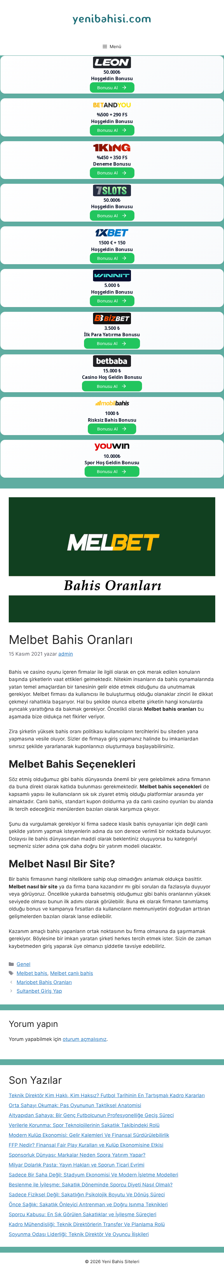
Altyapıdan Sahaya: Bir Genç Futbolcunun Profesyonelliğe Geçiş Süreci (91, 1115)
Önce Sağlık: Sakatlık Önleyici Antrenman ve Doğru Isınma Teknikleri (88, 1204)
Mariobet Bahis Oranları (44, 982)
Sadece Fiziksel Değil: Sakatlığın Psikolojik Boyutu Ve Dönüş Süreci (87, 1195)
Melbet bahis (32, 973)
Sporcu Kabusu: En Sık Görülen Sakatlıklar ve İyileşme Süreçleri (82, 1214)
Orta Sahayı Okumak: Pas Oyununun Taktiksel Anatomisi (75, 1105)
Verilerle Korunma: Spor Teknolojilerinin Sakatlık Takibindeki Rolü (84, 1125)
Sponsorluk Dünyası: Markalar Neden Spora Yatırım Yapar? (77, 1155)
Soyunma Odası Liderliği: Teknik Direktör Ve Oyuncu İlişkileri (79, 1234)
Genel (23, 964)
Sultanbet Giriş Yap (39, 991)
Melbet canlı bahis (71, 973)
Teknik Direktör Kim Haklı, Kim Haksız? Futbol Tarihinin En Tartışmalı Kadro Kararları (107, 1095)
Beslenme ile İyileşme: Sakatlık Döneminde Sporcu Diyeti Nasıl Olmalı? (91, 1185)
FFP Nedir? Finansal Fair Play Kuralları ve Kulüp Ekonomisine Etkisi (86, 1145)
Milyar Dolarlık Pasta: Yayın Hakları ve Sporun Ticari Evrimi (76, 1165)
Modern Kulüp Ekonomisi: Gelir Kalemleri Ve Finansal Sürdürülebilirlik (89, 1135)
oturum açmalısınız (84, 1039)
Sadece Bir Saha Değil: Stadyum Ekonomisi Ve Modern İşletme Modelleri (93, 1175)
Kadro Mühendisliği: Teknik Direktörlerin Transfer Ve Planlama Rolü (87, 1224)
